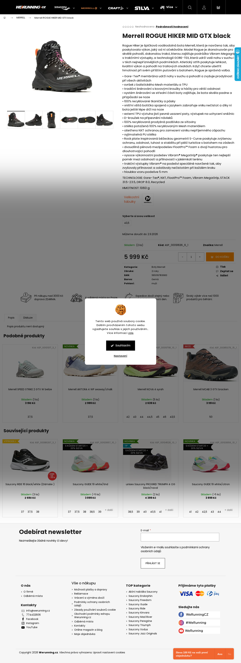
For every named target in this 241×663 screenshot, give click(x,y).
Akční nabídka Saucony (143, 591)
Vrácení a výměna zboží (89, 598)
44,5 (150, 417)
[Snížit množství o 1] (182, 257)
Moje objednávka (84, 634)
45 (157, 417)
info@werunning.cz (38, 610)
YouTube (31, 627)
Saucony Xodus (138, 629)
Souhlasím (122, 345)
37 (22, 512)
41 (160, 512)
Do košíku (222, 257)
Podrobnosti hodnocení (172, 26)
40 (145, 512)
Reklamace (81, 593)
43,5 (172, 417)
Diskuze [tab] (28, 317)
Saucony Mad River (140, 617)
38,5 (92, 512)
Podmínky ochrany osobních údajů (92, 603)
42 (128, 417)
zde (131, 333)
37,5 (30, 417)
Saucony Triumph (140, 625)
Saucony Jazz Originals (143, 633)
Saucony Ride (137, 608)
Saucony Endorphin (141, 596)
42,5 (204, 512)
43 (134, 417)
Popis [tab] (11, 317)
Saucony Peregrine (140, 621)
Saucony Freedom (140, 600)
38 (37, 512)
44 (141, 417)
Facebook (32, 619)
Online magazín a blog (88, 630)
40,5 (153, 512)
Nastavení (120, 356)
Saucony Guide (138, 604)
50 (210, 417)
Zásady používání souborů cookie (95, 610)
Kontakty (79, 625)
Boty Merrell (158, 267)
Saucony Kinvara (139, 612)
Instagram (32, 623)
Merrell (218, 245)
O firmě (28, 591)
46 (164, 417)
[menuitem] (64, 8)
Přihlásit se (153, 563)
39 (99, 512)
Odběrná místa (33, 596)
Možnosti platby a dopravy (90, 589)
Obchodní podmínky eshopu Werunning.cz (92, 615)
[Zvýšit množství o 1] (200, 257)
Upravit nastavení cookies (109, 652)
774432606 (33, 615)
